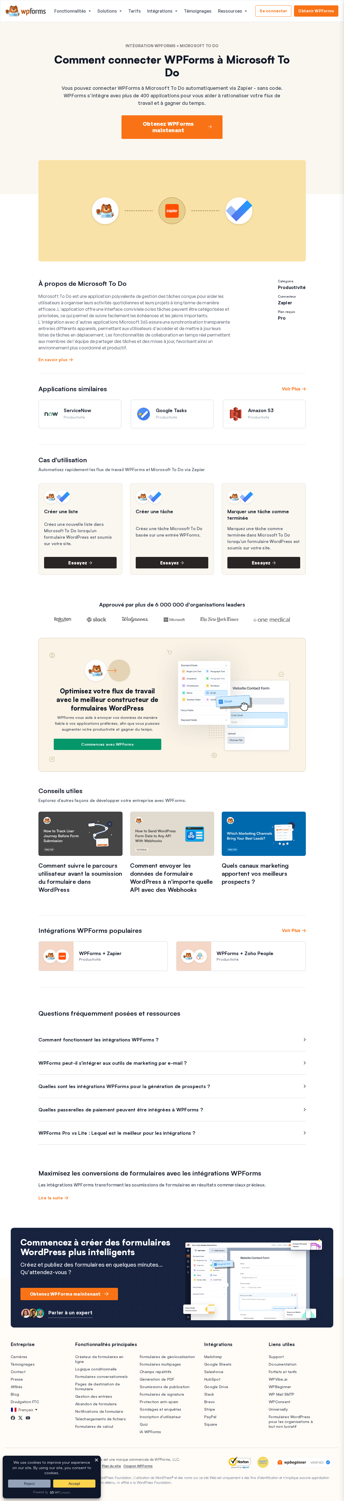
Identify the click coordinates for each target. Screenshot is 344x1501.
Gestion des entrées (93, 1396)
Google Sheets (217, 1364)
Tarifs (134, 11)
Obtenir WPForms (316, 11)
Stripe (209, 1409)
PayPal (210, 1416)
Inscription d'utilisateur (160, 1416)
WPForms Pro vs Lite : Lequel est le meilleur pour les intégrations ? (117, 1133)
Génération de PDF (157, 1379)
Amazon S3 (261, 410)
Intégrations (160, 11)
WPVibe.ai (278, 1379)
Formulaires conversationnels (101, 1376)
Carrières (19, 1356)
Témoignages (198, 11)
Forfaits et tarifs (283, 1371)
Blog (15, 1394)
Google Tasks (171, 410)
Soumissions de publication (165, 1386)
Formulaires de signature (162, 1394)
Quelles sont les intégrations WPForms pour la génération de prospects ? (124, 1086)
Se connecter (273, 11)
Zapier (285, 302)
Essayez (77, 562)
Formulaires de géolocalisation (167, 1356)
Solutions (107, 11)
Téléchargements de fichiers (100, 1419)
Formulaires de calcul (94, 1426)
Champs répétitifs (155, 1371)
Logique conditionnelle (96, 1369)
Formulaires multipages (160, 1364)
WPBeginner (280, 1386)
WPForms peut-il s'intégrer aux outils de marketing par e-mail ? (112, 1063)
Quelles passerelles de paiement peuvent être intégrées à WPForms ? (120, 1109)
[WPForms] (26, 11)
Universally (278, 1409)
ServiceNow (77, 410)
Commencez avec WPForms (107, 744)
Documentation (282, 1364)
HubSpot (212, 1379)
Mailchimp (213, 1356)
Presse (17, 1379)
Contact (18, 1371)
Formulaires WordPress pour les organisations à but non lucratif (291, 1421)
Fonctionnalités (70, 11)
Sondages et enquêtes (160, 1409)
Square (210, 1424)
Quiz (144, 1424)
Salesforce (214, 1371)
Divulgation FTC (25, 1401)
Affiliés (16, 1386)
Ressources (230, 11)
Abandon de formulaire (96, 1404)
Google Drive (216, 1386)
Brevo (209, 1401)
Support (276, 1356)
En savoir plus (53, 359)
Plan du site (111, 1466)
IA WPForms (150, 1431)
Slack (209, 1394)
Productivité (292, 287)
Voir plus (291, 388)
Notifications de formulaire (99, 1411)
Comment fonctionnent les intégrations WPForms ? (98, 1039)
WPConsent (279, 1401)
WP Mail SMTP (281, 1394)
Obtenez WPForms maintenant (168, 127)
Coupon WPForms (138, 1466)
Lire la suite (50, 1197)
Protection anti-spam (159, 1401)
